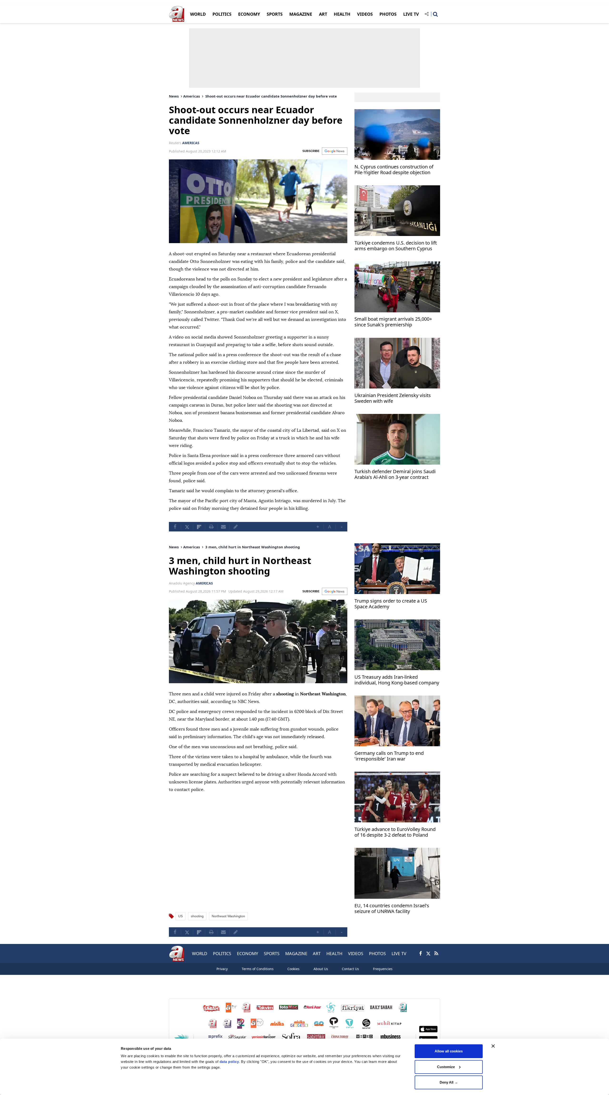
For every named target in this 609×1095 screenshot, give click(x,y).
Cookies (293, 969)
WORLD (198, 14)
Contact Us (350, 969)
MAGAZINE (300, 14)
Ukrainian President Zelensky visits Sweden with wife (392, 398)
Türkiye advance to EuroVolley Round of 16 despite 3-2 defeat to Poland (395, 832)
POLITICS (221, 14)
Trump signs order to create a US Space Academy (390, 604)
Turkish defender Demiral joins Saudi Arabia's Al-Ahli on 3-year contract (395, 474)
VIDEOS (365, 14)
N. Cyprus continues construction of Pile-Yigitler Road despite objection (393, 170)
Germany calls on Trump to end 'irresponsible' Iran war (389, 756)
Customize (446, 1067)
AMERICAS (190, 143)
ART (323, 14)
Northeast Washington (228, 916)
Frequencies (383, 969)
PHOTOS (388, 14)
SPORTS (275, 14)
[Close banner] (493, 1046)
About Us (321, 969)
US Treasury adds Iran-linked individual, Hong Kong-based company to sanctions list (396, 680)
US (180, 916)
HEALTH (342, 14)
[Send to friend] (223, 526)
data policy (229, 1062)
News (174, 96)
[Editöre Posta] (235, 526)
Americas (191, 96)
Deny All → (449, 1082)
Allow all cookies (449, 1051)
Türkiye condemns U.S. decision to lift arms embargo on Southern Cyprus (395, 246)
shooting (197, 916)
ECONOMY (249, 14)
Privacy (222, 969)
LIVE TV (411, 14)
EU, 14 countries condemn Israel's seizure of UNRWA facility (391, 908)
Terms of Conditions (258, 969)
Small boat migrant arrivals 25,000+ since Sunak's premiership (393, 322)
